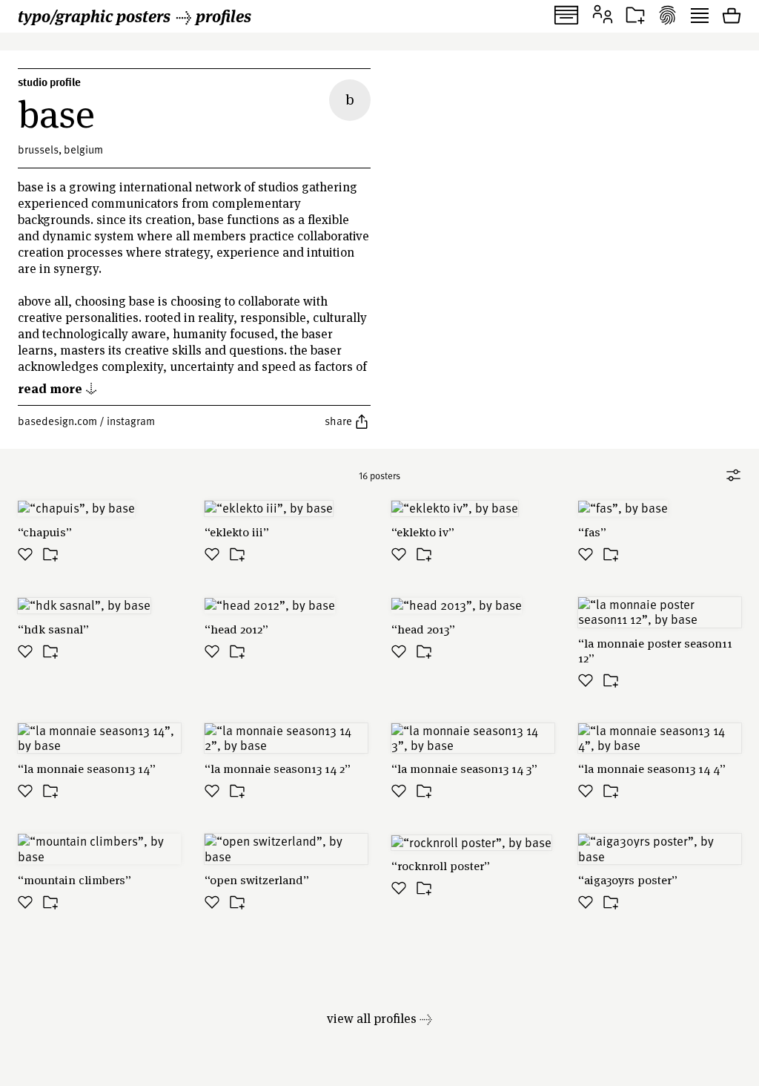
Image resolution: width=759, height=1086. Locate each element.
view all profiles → (379, 1018)
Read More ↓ (58, 387)
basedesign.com (57, 420)
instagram (131, 420)
